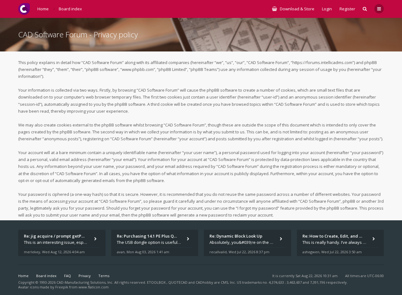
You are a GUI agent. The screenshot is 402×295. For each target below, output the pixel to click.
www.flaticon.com (94, 287)
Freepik (61, 287)
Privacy (85, 275)
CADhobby (204, 282)
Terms (103, 275)
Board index (46, 275)
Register (347, 9)
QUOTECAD (178, 282)
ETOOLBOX (156, 282)
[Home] (24, 9)
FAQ (67, 275)
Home (23, 275)
